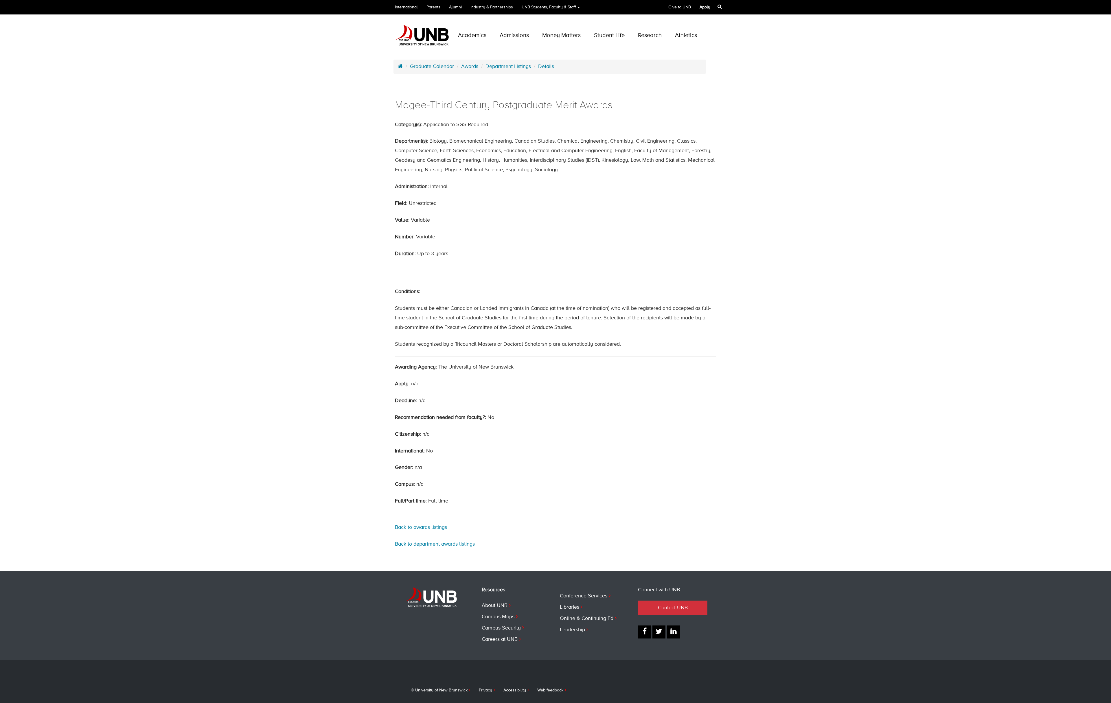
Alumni (455, 7)
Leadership (572, 629)
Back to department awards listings (435, 544)
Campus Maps (498, 616)
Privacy (485, 690)
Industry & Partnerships (491, 7)
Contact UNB (673, 607)
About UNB (494, 605)
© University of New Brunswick (439, 690)
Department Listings (508, 66)
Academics (472, 35)
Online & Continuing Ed (586, 618)
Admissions (514, 35)
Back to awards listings (421, 527)
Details (546, 66)
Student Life (609, 35)
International (406, 7)
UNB (549, 7)
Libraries (569, 607)
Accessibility (514, 690)
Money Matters (561, 35)
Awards (469, 66)
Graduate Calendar (432, 66)
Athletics (686, 35)
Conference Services (583, 596)
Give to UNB (679, 7)
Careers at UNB (500, 639)
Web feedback (550, 690)
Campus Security (501, 628)
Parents (433, 7)
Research (650, 35)
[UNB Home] (400, 66)
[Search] (720, 6)
